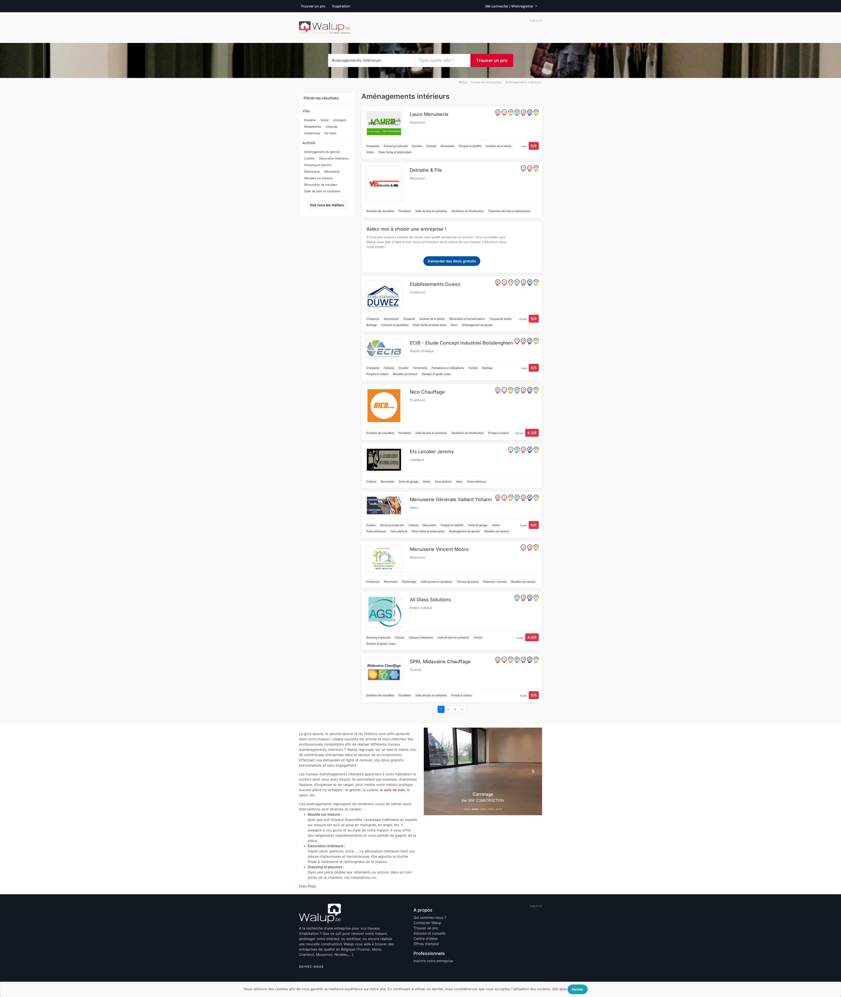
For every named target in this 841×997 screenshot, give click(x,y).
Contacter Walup (427, 923)
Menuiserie (332, 171)
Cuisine (309, 158)
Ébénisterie (312, 171)
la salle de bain (392, 790)
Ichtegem (339, 120)
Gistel (325, 120)
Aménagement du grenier (322, 152)
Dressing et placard (317, 165)
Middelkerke (312, 126)
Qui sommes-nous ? (429, 917)
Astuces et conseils (429, 933)
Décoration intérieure (334, 158)
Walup (463, 82)
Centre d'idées (425, 938)
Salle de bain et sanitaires (322, 191)
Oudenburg (312, 133)
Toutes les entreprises (486, 82)
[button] (433, 771)
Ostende (331, 126)
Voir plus (559, 989)
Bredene (310, 120)
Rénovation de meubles (320, 184)
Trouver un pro (313, 6)
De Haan (330, 133)
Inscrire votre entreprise (433, 961)
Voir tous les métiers (327, 205)
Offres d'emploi (426, 944)
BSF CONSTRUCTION (486, 800)
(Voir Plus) (307, 886)
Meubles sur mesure (318, 178)
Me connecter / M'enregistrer (509, 6)
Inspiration (341, 6)
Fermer (577, 989)
